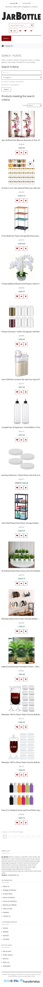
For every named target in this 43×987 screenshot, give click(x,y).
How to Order (7, 909)
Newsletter (7, 966)
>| (39, 836)
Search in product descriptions (14, 82)
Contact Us (7, 916)
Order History (8, 955)
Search (9, 46)
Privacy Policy (7, 894)
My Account (9, 6)
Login (14, 31)
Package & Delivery (9, 890)
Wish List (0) (17, 6)
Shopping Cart (26, 6)
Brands (5, 928)
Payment (6, 912)
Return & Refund (9, 897)
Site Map (6, 939)
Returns (6, 959)
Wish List (6, 962)
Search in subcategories (11, 85)
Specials (6, 935)
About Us (6, 886)
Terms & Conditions (10, 901)
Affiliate (5, 932)
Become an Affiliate (9, 905)
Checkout (34, 6)
